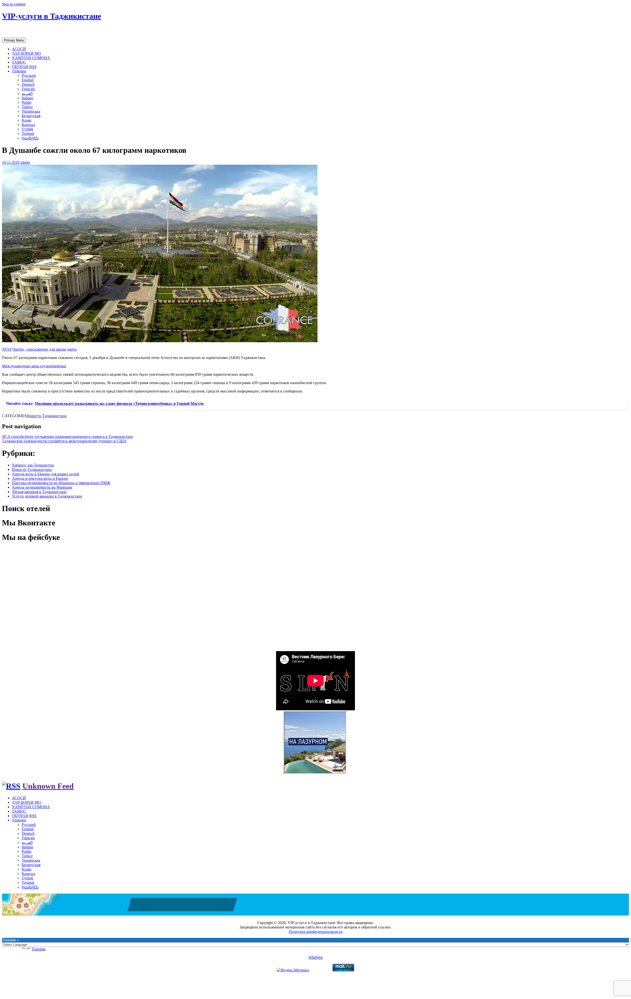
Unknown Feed (48, 786)
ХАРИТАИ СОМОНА (31, 58)
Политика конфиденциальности (316, 931)
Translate (39, 949)
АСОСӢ (19, 49)
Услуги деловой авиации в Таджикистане (47, 496)
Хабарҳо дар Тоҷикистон (33, 465)
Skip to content (13, 4)
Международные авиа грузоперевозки (34, 366)
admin (25, 162)
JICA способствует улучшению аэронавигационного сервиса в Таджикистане (67, 436)
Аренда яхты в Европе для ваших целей (45, 474)
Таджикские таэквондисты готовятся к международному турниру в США (64, 441)
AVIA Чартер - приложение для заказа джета (39, 349)
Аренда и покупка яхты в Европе (40, 478)
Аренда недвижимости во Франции (42, 487)
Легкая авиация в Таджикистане (39, 492)
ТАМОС (19, 62)
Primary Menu (14, 40)
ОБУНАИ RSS (24, 67)
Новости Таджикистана (47, 416)
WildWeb (315, 957)
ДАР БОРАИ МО (26, 53)
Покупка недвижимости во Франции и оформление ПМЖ (61, 483)
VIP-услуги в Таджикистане (51, 16)
